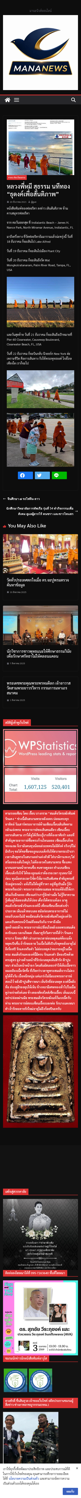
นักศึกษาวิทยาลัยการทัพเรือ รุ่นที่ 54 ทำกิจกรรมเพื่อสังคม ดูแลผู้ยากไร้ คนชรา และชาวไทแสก (39, 511)
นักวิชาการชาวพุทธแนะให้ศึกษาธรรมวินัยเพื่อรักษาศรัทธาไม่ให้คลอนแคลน (39, 654)
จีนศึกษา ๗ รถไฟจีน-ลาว (24, 499)
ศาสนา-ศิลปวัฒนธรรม (16, 177)
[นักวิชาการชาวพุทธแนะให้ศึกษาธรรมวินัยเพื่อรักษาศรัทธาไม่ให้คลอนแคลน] (40, 608)
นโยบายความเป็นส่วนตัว (24, 1478)
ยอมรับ (70, 1491)
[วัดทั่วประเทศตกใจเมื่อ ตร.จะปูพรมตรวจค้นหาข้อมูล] (40, 537)
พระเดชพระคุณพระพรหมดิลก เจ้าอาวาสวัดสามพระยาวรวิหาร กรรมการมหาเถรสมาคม (39, 688)
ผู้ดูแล (33, 201)
